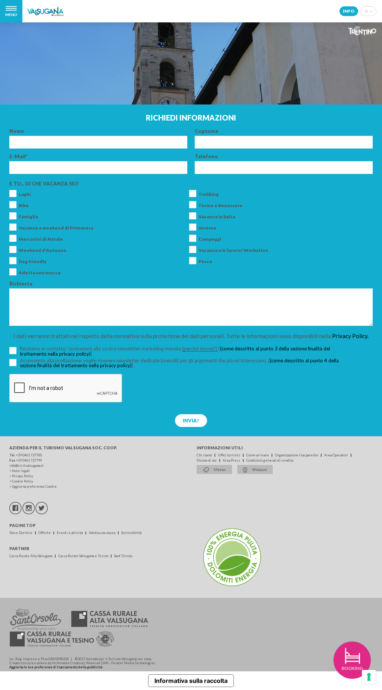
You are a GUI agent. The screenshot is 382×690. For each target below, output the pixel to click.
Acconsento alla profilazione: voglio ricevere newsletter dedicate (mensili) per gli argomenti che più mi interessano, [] (179, 363)
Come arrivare (258, 455)
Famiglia (28, 217)
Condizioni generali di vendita (269, 460)
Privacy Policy (22, 476)
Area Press (232, 460)
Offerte (44, 533)
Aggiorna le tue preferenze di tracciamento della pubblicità (55, 667)
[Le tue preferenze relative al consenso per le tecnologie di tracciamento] (369, 677)
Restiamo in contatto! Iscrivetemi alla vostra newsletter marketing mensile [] (175, 351)
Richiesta (20, 283)
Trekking (208, 194)
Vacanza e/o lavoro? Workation (233, 250)
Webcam (259, 469)
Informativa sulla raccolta (191, 680)
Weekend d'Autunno (42, 250)
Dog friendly (33, 261)
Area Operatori (336, 455)
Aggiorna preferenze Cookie (34, 486)
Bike (24, 205)
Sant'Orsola (123, 556)
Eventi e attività (70, 533)
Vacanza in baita (216, 217)
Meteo (219, 469)
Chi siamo (205, 455)
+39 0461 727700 (29, 455)
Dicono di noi (207, 460)
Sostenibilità (131, 533)
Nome (16, 131)
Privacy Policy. (350, 335)
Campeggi (209, 239)
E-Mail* (18, 156)
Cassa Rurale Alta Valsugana (31, 556)
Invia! (191, 421)
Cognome (206, 131)
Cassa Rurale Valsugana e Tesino (83, 556)
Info (349, 11)
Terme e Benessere (220, 205)
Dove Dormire (21, 533)
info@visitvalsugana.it (26, 465)
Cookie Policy (22, 481)
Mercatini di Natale (41, 239)
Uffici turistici (229, 455)
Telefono (206, 156)
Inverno (207, 228)
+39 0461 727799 (29, 460)
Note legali (21, 471)
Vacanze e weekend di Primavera (56, 228)
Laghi (25, 194)
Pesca (205, 261)
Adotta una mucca (39, 273)
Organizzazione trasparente (297, 455)
